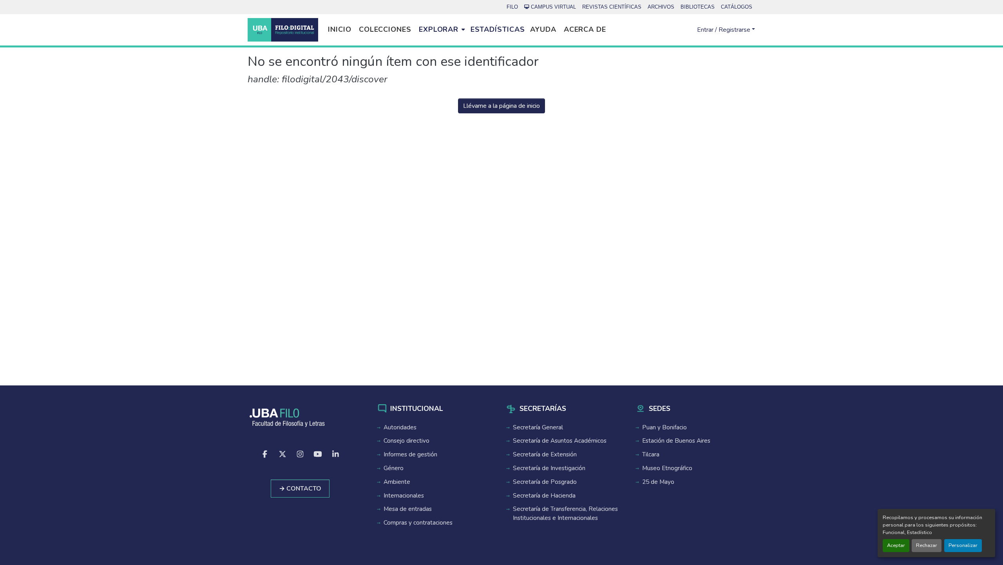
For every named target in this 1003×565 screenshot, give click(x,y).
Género (394, 468)
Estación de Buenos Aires (676, 441)
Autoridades (400, 427)
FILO (512, 7)
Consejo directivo (406, 441)
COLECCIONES (385, 29)
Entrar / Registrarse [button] (724, 29)
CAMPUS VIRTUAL (553, 7)
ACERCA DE (585, 29)
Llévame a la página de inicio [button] (501, 106)
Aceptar (896, 545)
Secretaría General (538, 427)
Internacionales (404, 496)
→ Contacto (300, 488)
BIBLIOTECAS (698, 7)
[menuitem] (442, 29)
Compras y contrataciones (418, 523)
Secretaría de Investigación (549, 468)
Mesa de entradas (408, 509)
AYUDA (543, 29)
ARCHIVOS (661, 7)
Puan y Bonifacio (664, 427)
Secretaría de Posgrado (545, 482)
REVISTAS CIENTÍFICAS (611, 7)
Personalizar (963, 545)
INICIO (339, 29)
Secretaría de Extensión (545, 454)
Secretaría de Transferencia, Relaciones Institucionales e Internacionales (565, 513)
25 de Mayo (658, 482)
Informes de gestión (410, 454)
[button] (283, 30)
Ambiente (397, 482)
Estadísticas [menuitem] (498, 29)
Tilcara (650, 454)
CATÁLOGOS (736, 7)
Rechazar (926, 545)
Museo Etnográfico (667, 468)
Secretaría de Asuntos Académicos (560, 441)
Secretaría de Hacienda (544, 496)
